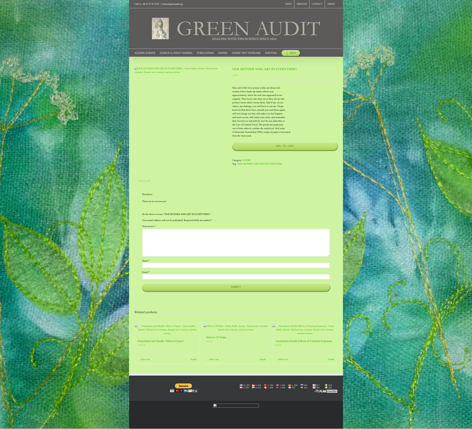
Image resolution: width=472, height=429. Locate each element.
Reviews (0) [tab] (144, 180)
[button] (306, 53)
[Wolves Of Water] (236, 328)
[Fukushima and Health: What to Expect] (167, 329)
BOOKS (247, 160)
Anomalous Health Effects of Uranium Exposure (303, 341)
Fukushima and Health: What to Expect (160, 341)
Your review (149, 226)
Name (146, 260)
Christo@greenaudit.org (172, 4)
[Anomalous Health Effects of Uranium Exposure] (305, 329)
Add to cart (285, 146)
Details (194, 359)
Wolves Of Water (216, 337)
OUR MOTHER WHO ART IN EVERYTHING (259, 163)
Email (146, 272)
